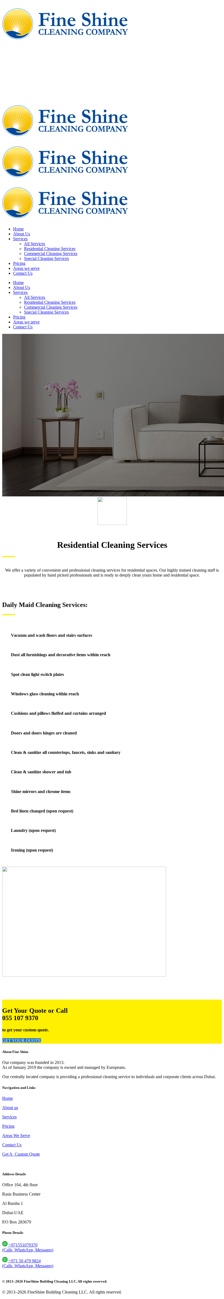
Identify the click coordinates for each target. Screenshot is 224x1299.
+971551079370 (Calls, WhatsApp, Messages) (27, 1247)
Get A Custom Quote (21, 1154)
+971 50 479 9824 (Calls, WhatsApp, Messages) (27, 1263)
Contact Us (12, 1144)
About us (10, 1107)
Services (9, 1117)
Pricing (8, 1126)
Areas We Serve (16, 1135)
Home (7, 1098)
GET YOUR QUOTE (21, 1040)
